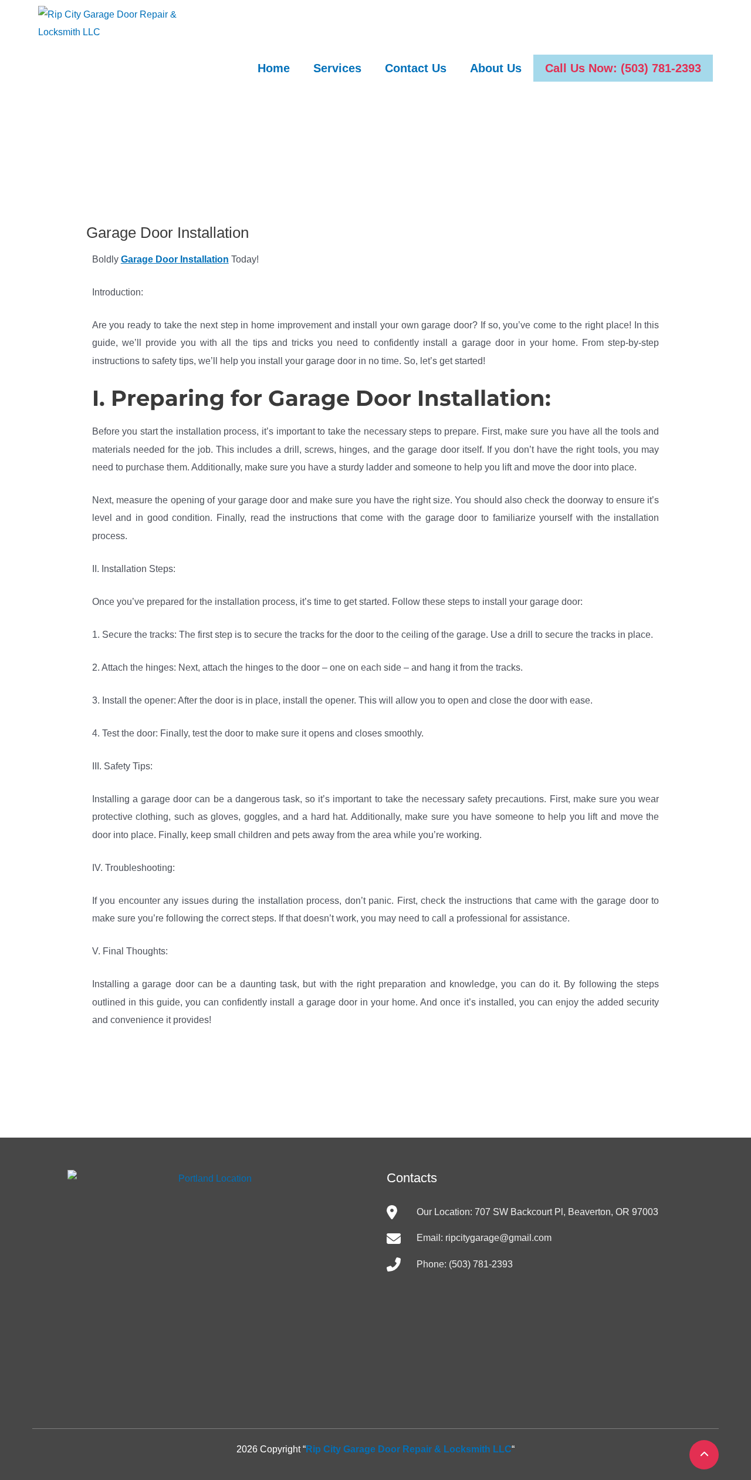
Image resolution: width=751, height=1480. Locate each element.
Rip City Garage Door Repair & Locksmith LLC (409, 1449)
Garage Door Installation (175, 259)
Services (337, 68)
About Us (496, 68)
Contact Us (415, 68)
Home (274, 68)
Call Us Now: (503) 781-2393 (623, 68)
